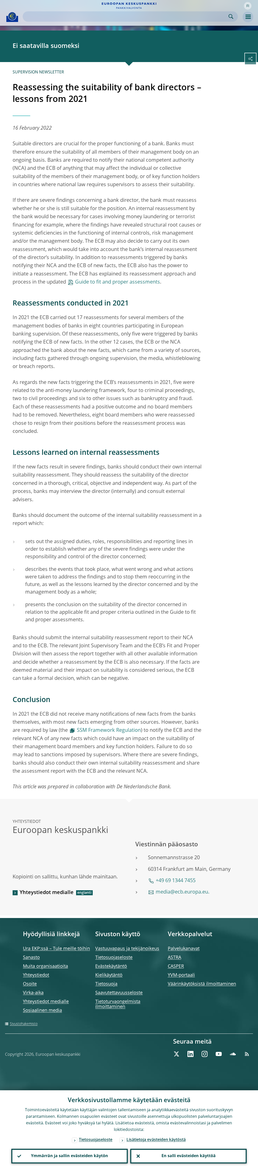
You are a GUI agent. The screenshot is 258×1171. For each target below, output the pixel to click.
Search (231, 16)
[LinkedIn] (190, 1054)
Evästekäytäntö (111, 966)
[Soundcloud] (233, 1054)
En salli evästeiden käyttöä (189, 1156)
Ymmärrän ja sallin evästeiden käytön (69, 1156)
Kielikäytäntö (108, 975)
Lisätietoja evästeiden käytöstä (156, 1140)
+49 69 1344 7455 (176, 880)
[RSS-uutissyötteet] (247, 1054)
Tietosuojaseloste (114, 957)
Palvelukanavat (184, 948)
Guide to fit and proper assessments (117, 282)
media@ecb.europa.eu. (182, 892)
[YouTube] (219, 1054)
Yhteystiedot (36, 975)
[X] (176, 1054)
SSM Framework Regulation (109, 730)
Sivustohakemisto (24, 1024)
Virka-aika (33, 993)
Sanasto (31, 957)
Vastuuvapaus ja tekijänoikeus (127, 948)
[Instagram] (205, 1054)
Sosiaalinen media (42, 1010)
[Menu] (248, 17)
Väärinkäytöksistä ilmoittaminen (202, 984)
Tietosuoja (106, 984)
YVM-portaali (181, 975)
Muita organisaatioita (45, 966)
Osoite (30, 984)
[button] (247, 6)
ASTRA (174, 957)
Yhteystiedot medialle (47, 892)
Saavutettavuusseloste (119, 993)
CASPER (176, 966)
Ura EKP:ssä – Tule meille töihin (56, 948)
